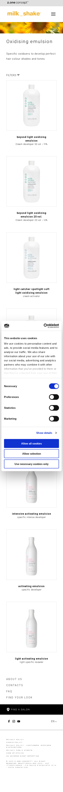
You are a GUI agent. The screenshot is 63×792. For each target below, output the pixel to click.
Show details (44, 432)
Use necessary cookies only (31, 463)
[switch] (54, 397)
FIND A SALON (20, 709)
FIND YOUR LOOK (19, 697)
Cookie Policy (14, 742)
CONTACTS (14, 685)
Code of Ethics (15, 753)
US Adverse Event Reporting (22, 756)
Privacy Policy (15, 739)
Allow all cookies (31, 443)
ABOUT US (14, 679)
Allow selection (31, 453)
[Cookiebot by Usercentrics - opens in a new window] (44, 326)
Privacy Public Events (19, 750)
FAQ (9, 691)
